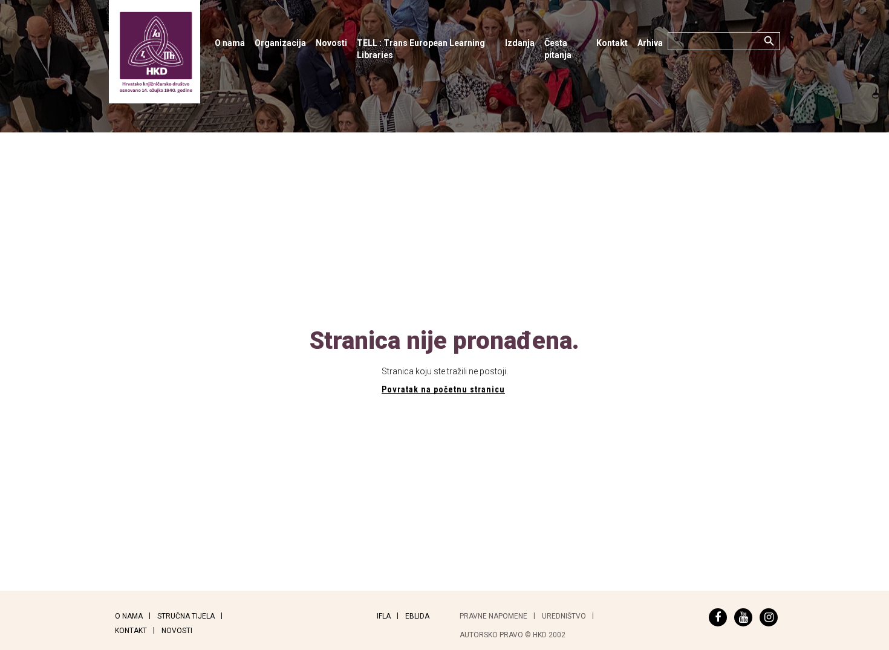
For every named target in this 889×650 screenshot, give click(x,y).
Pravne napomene (493, 616)
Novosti (331, 43)
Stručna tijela (186, 616)
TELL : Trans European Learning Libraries (421, 49)
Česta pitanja (558, 49)
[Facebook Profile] (718, 617)
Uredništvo (564, 616)
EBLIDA (417, 616)
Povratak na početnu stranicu (443, 389)
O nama (230, 43)
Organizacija (280, 43)
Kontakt (612, 43)
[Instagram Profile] (769, 617)
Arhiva (650, 43)
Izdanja (520, 43)
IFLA (384, 616)
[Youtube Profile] (743, 617)
